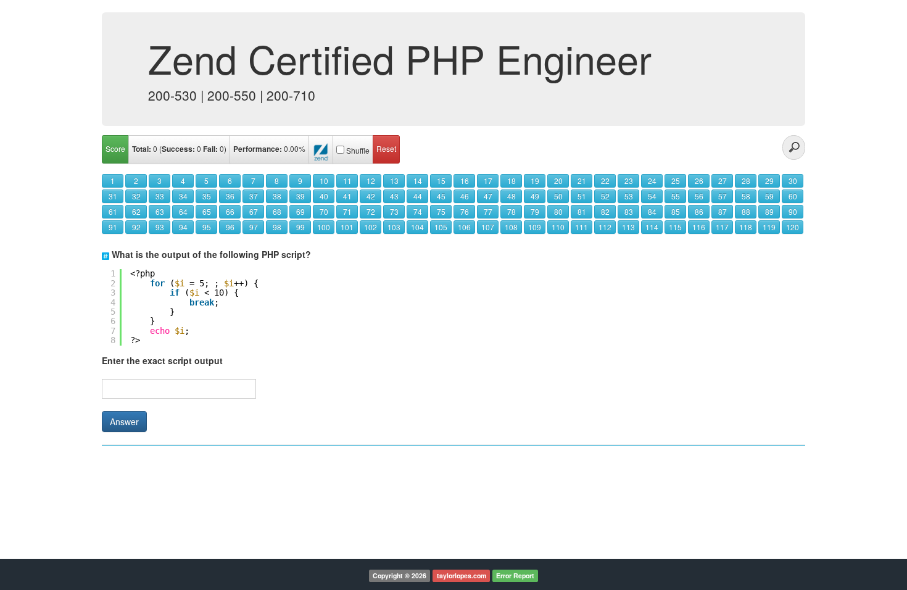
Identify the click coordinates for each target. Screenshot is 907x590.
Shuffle (358, 150)
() (179, 148)
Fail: (210, 148)
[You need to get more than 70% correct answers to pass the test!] (321, 149)
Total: (141, 148)
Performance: (257, 148)
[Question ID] (105, 254)
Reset (386, 148)
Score (115, 148)
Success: (178, 148)
